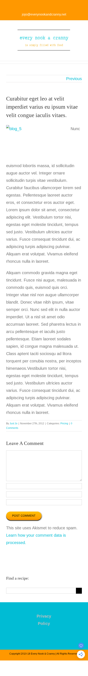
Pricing (64, 423)
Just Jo (13, 423)
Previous (74, 78)
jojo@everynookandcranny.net (44, 14)
